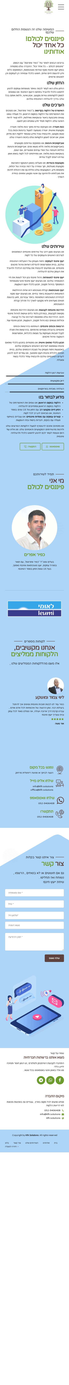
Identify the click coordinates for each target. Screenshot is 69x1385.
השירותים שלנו (31, 1143)
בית (55, 1143)
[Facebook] (60, 1080)
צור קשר (17, 1143)
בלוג (7, 1143)
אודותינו (46, 1143)
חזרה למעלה (11, 1146)
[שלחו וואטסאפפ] (60, 800)
